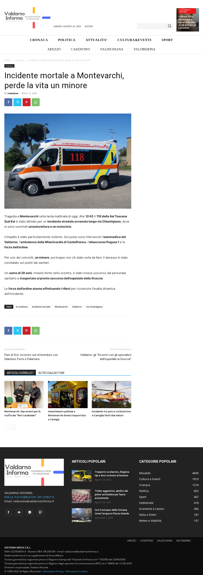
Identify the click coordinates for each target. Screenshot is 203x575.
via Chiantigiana (94, 306)
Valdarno (77, 306)
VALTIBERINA (183, 540)
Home (7, 60)
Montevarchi (61, 306)
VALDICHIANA (164, 540)
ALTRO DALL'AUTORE (51, 372)
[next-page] (13, 427)
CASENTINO (146, 540)
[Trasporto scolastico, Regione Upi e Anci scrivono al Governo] (82, 475)
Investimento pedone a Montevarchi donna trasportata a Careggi (67, 415)
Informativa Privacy (53, 571)
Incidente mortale (41, 306)
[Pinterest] (27, 102)
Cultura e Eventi (185, 11)
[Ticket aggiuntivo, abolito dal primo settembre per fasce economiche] (82, 496)
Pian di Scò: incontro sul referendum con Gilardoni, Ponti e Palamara (31, 357)
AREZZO (131, 540)
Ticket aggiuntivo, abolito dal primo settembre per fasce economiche (111, 495)
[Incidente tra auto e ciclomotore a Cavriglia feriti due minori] (111, 394)
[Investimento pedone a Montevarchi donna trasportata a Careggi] (67, 394)
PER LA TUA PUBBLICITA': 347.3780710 (29, 497)
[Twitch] (40, 512)
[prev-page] (6, 427)
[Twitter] (17, 102)
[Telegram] (30, 512)
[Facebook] (8, 102)
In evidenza (22, 306)
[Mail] (19, 512)
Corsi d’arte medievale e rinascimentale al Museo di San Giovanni (187, 22)
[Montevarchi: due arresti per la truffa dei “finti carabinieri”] (24, 394)
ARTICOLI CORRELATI (20, 372)
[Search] (169, 26)
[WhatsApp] (36, 102)
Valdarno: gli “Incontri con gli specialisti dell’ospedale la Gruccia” (105, 357)
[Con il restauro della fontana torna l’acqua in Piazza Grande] (82, 515)
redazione (13, 93)
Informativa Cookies (77, 571)
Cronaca (19, 60)
